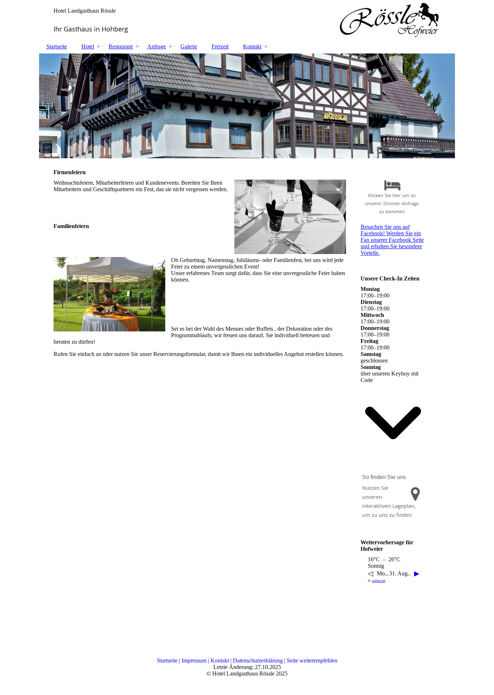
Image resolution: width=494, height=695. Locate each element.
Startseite (56, 46)
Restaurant (120, 46)
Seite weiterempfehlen (312, 660)
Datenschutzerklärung (258, 660)
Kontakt (252, 46)
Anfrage (156, 46)
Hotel (87, 46)
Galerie (188, 46)
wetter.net (379, 581)
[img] (247, 20)
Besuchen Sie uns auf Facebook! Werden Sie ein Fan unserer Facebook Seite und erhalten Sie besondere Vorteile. (392, 240)
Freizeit (220, 46)
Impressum (195, 660)
